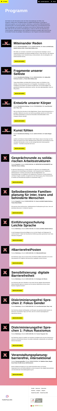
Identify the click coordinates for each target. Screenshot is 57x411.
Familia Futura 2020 (35, 392)
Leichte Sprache (45, 1)
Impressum (38, 388)
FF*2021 (5, 1)
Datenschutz (43, 388)
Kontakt (32, 388)
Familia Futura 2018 (44, 392)
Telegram (43, 390)
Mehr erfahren (19, 61)
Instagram (38, 390)
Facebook (33, 390)
